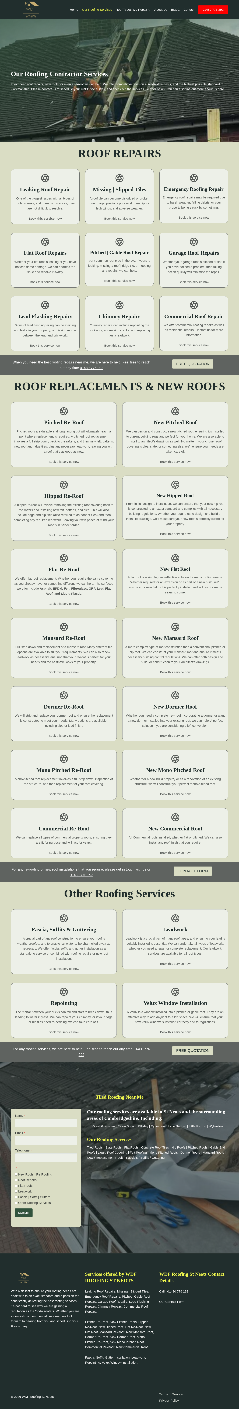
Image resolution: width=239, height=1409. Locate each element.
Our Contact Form (171, 1302)
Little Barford (177, 1126)
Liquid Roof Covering (112, 1152)
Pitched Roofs (198, 1147)
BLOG (175, 9)
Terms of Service (171, 1394)
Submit (24, 1212)
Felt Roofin (137, 1152)
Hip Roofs (178, 1147)
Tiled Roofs (95, 1147)
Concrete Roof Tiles (155, 1147)
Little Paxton (197, 1126)
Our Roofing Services (97, 9)
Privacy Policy (169, 1400)
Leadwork (25, 1191)
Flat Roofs (25, 1185)
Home (74, 9)
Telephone (23, 1150)
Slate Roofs (113, 1147)
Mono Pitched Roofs (163, 1152)
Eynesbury (158, 1126)
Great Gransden (103, 1126)
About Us (160, 9)
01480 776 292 (213, 9)
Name (20, 1115)
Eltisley (143, 1126)
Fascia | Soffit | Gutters (34, 1197)
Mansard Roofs (213, 1152)
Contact (189, 9)
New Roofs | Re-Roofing (35, 1174)
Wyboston (216, 1126)
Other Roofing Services (34, 1203)
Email (20, 1133)
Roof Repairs (27, 1180)
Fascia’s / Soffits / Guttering (145, 1157)
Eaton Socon (127, 1126)
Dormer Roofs (190, 1152)
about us (211, 89)
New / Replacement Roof (104, 1157)
